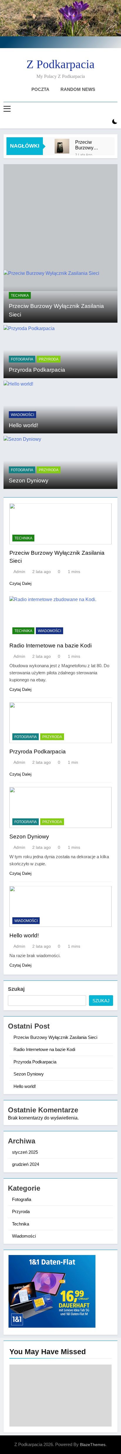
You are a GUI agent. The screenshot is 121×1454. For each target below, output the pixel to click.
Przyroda (48, 359)
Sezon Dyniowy (28, 480)
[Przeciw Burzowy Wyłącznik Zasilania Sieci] (62, 146)
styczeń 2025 (25, 1152)
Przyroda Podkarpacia (37, 370)
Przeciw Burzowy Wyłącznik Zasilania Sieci (86, 145)
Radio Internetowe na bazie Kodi (50, 645)
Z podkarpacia (60, 64)
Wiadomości (22, 415)
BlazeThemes (92, 1444)
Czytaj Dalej (20, 583)
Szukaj (16, 989)
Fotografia (22, 359)
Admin (19, 571)
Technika (20, 295)
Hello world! (23, 425)
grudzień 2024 (25, 1164)
